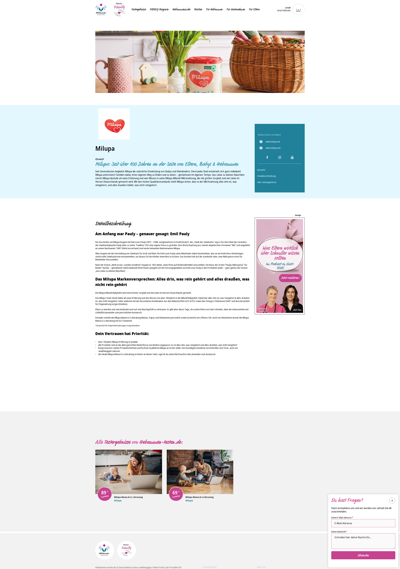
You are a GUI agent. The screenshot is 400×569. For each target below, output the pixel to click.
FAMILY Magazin (159, 9)
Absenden (363, 555)
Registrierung (284, 10)
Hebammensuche (181, 9)
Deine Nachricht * (339, 531)
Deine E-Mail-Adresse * (342, 517)
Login (288, 8)
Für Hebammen (214, 9)
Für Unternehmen (235, 9)
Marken (198, 9)
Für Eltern (254, 9)
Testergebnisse (138, 9)
